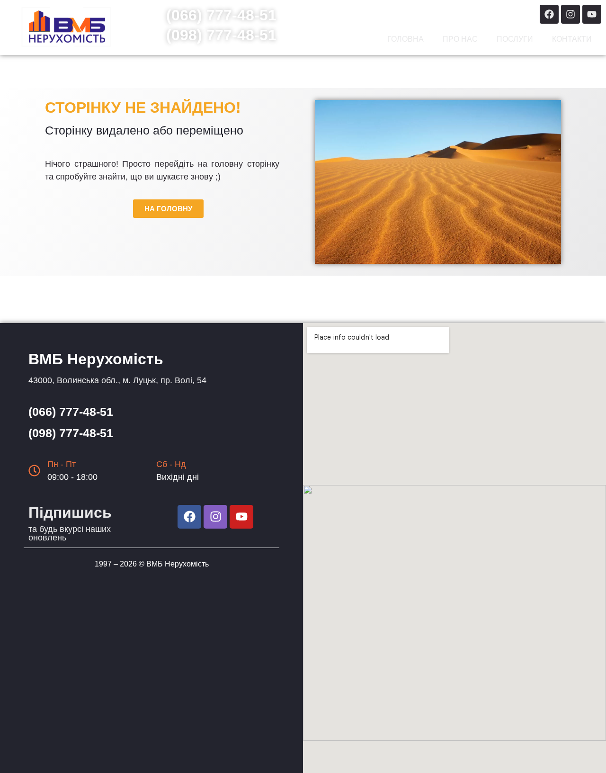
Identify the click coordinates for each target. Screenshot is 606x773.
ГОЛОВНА (405, 39)
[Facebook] (549, 14)
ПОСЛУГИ (515, 39)
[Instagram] (570, 14)
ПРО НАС (460, 39)
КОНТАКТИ (572, 39)
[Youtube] (591, 14)
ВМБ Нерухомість (177, 564)
